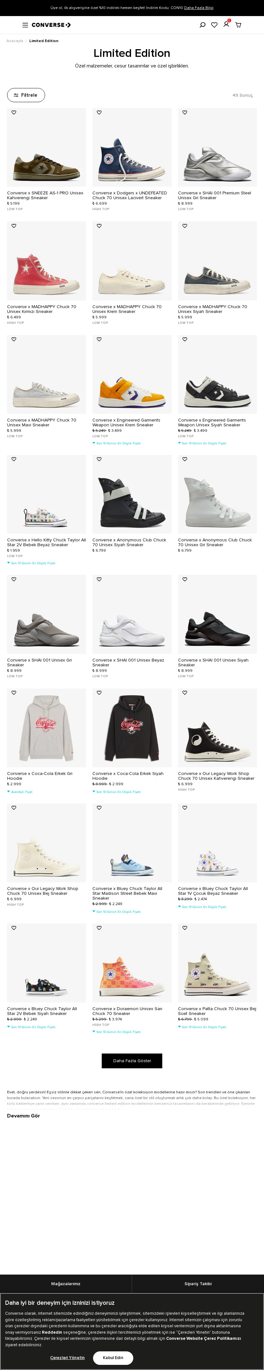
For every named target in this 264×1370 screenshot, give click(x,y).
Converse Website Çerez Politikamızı (203, 1338)
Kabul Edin (113, 1358)
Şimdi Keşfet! (177, 7)
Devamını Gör (23, 1116)
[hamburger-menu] (25, 24)
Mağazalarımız (65, 1284)
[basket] (238, 25)
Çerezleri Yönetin (67, 1358)
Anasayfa (15, 41)
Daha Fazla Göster (132, 1060)
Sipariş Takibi (198, 1284)
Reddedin (52, 1332)
